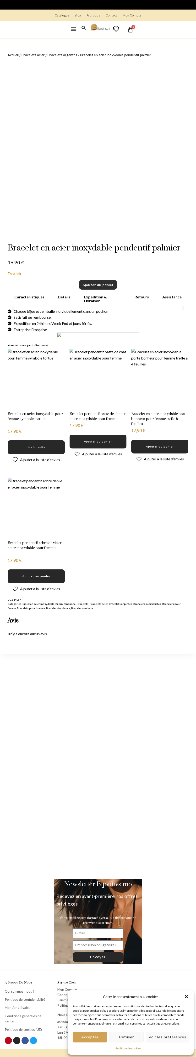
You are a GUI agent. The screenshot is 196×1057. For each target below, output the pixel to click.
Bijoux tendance (65, 603)
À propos (93, 15)
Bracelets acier (33, 55)
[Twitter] (33, 1040)
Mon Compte (132, 15)
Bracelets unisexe (82, 608)
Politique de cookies (128, 1048)
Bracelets (82, 603)
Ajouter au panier (98, 285)
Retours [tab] (142, 297)
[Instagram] (16, 1040)
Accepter (89, 1037)
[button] (186, 996)
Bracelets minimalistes (147, 603)
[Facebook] (25, 1040)
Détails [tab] (64, 297)
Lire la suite (36, 447)
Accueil (13, 55)
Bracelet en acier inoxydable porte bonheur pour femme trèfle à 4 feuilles (159, 419)
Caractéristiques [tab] (29, 297)
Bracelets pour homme (31, 608)
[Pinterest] (8, 1040)
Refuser (126, 1037)
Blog (78, 15)
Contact (111, 15)
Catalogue (62, 15)
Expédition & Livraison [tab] (95, 299)
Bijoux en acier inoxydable (38, 603)
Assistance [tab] (172, 297)
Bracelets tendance (58, 608)
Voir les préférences (167, 1037)
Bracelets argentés (62, 55)
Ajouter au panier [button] (98, 441)
